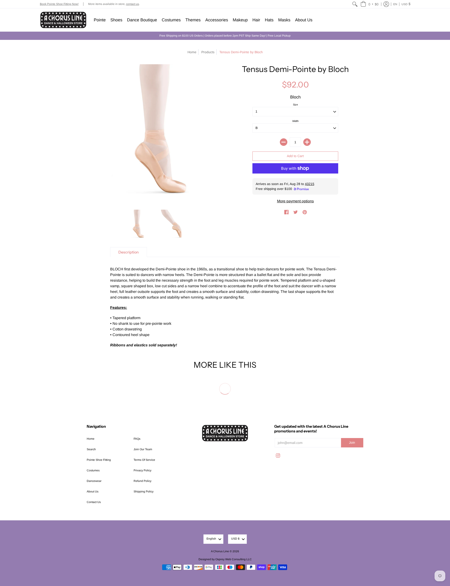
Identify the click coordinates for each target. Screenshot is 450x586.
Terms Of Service (144, 459)
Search (91, 449)
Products (207, 52)
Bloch (295, 97)
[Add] (307, 142)
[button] (369, 4)
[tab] (128, 252)
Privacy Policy (142, 470)
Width (295, 121)
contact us (132, 4)
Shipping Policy (144, 491)
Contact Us (94, 502)
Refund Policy (142, 481)
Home (192, 52)
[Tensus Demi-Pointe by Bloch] (137, 225)
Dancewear (94, 481)
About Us (92, 491)
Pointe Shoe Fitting (99, 459)
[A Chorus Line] (63, 19)
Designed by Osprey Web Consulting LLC (225, 559)
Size (295, 104)
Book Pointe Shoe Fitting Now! (59, 4)
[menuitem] (355, 4)
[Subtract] (283, 142)
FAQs (137, 438)
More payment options (295, 201)
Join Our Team (143, 449)
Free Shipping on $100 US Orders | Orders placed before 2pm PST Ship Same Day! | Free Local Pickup (225, 35)
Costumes (93, 470)
